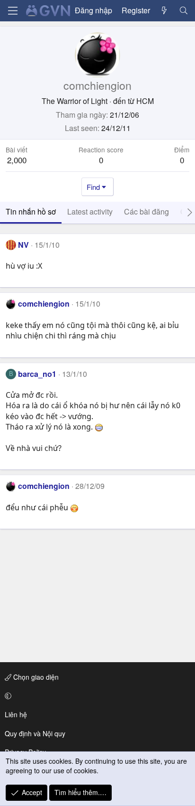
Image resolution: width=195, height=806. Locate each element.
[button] (96, 695)
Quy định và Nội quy (35, 733)
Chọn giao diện (35, 677)
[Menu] (13, 10)
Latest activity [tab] (90, 211)
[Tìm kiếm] (183, 10)
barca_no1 (37, 373)
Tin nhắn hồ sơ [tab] (31, 211)
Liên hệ (16, 714)
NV (23, 244)
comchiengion (44, 303)
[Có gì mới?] (164, 10)
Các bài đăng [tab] (146, 211)
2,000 (17, 160)
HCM (145, 100)
